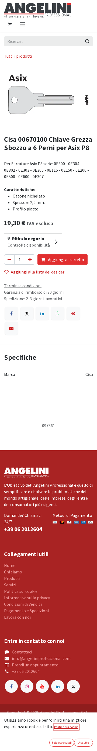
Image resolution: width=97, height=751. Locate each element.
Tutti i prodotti (18, 56)
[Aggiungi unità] (30, 259)
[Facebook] (11, 313)
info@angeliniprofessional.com (41, 658)
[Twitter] (73, 686)
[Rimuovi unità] (9, 259)
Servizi (10, 584)
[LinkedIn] (42, 313)
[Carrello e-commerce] (9, 24)
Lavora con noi (17, 617)
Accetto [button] (83, 742)
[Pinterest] (73, 313)
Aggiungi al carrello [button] (65, 259)
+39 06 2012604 (26, 671)
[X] (26, 313)
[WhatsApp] (57, 313)
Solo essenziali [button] (62, 742)
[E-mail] (11, 328)
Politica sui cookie (20, 591)
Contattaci (22, 652)
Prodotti (12, 578)
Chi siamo (13, 572)
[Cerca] (87, 41)
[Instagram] (26, 686)
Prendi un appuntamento (35, 664)
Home (9, 565)
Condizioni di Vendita (23, 604)
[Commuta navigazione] (22, 24)
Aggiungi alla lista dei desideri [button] (38, 272)
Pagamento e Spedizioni (26, 610)
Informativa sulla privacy (27, 597)
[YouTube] (42, 686)
